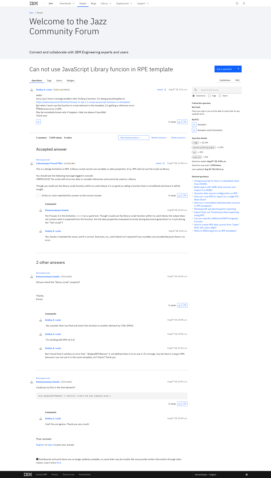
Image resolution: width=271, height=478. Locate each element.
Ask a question (224, 69)
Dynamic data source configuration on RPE (216, 193)
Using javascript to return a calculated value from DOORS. (216, 182)
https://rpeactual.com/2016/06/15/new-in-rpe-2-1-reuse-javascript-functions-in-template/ (83, 102)
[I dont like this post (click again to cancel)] (185, 122)
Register (40, 444)
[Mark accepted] (38, 195)
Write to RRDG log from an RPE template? (215, 230)
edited (160, 89)
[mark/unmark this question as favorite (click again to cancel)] (38, 122)
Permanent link (43, 159)
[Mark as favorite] (38, 122)
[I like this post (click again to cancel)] (179, 122)
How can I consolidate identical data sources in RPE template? (217, 204)
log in (50, 444)
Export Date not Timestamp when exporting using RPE (216, 214)
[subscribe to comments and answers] (194, 130)
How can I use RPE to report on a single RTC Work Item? (216, 198)
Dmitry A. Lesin (44, 89)
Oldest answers (178, 137)
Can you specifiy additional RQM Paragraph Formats (216, 220)
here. (59, 462)
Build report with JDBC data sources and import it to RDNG (214, 189)
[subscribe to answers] (194, 124)
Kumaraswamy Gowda (57, 210)
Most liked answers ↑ (130, 137)
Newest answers (159, 137)
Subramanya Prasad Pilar (49, 163)
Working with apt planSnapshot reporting (215, 208)
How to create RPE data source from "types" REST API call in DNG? (217, 226)
